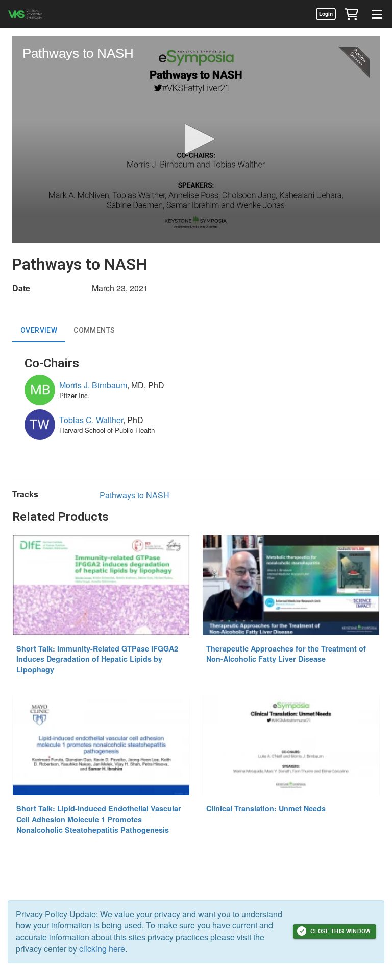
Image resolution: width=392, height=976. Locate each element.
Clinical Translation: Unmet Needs (266, 808)
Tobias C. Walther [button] (91, 420)
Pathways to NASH (134, 495)
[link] (325, 13)
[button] (351, 13)
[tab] (38, 330)
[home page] (38, 14)
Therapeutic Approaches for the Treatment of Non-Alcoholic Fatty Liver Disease (286, 653)
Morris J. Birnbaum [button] (93, 385)
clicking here (102, 949)
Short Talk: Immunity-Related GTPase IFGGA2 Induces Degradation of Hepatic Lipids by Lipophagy (97, 659)
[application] (196, 139)
